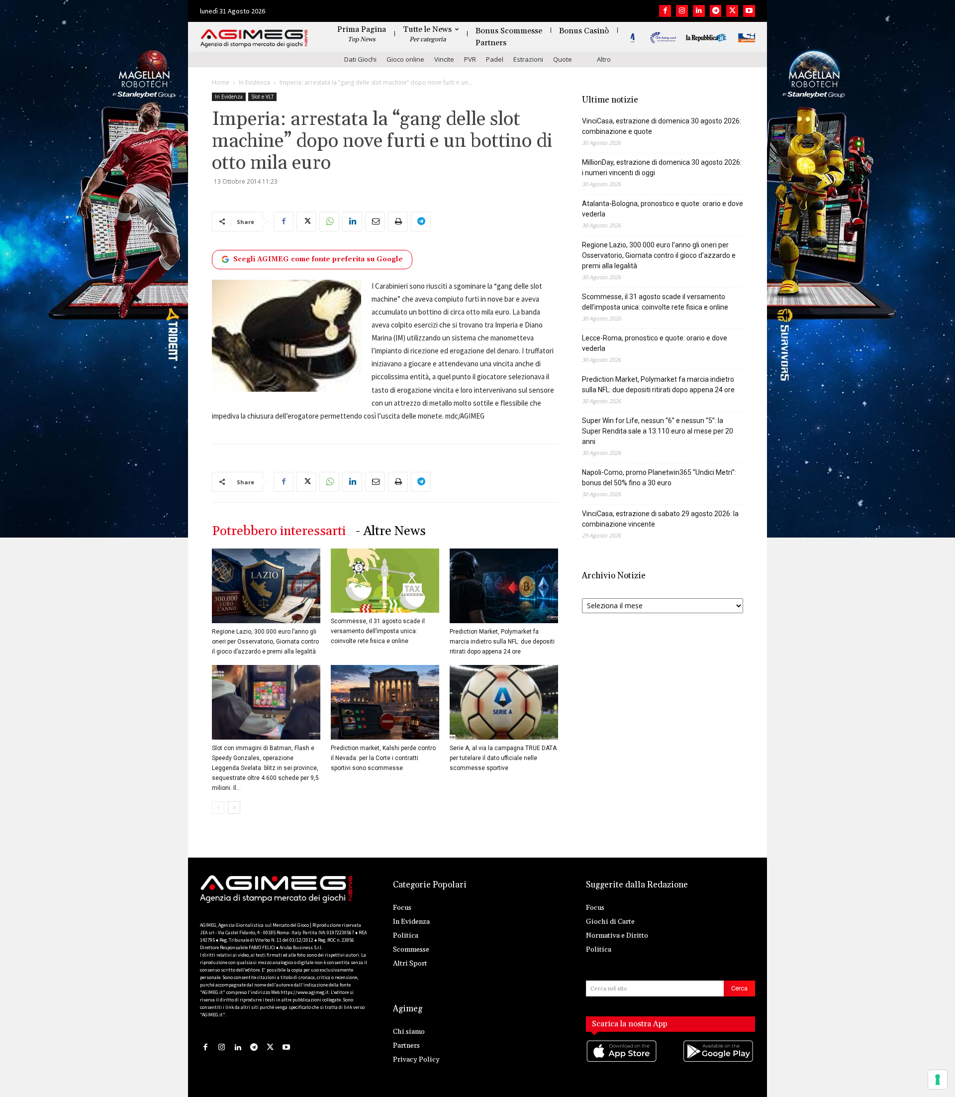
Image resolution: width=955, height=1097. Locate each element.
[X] (732, 11)
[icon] (622, 1061)
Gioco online (405, 59)
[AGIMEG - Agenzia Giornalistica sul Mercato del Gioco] (254, 38)
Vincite (444, 59)
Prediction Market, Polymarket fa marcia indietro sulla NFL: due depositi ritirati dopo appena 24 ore (502, 641)
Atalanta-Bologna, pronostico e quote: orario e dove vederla (662, 209)
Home (220, 82)
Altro (604, 59)
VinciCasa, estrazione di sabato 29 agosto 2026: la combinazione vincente (660, 519)
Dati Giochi (360, 59)
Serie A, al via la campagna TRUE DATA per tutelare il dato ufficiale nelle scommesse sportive (503, 758)
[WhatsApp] (329, 221)
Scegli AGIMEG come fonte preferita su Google (318, 259)
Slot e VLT (262, 96)
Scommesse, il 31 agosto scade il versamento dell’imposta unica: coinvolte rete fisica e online (378, 631)
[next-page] (234, 807)
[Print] (398, 221)
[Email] (375, 221)
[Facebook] (665, 11)
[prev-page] (218, 807)
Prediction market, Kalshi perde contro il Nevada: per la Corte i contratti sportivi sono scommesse (383, 758)
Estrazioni (528, 59)
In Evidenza (254, 82)
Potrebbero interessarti (279, 531)
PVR (470, 59)
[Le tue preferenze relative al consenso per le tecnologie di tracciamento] (937, 1079)
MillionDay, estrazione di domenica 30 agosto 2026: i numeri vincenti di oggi (662, 167)
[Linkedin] (699, 11)
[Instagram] (682, 11)
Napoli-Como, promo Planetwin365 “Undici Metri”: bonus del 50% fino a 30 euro (659, 477)
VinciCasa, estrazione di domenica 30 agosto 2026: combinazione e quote (661, 126)
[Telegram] (716, 11)
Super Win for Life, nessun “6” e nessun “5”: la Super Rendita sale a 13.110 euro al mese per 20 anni (657, 431)
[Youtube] (749, 11)
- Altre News (391, 531)
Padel (494, 59)
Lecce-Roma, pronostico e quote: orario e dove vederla (654, 343)
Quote (562, 59)
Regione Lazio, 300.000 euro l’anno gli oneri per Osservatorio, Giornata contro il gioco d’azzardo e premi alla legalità (265, 641)
